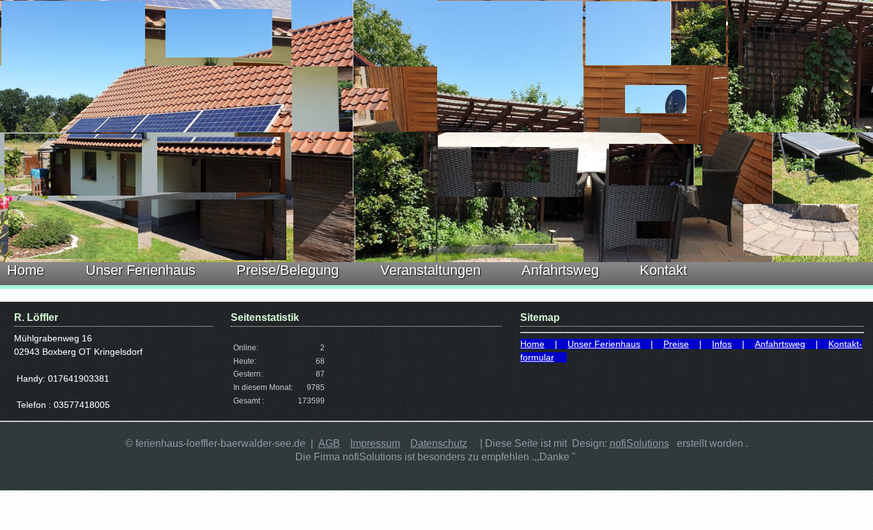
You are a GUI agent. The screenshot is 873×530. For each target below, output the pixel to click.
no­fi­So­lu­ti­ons (639, 443)
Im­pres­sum (375, 443)
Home (25, 269)
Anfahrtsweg (560, 269)
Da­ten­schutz (438, 443)
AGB (329, 443)
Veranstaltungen (430, 269)
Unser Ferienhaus (141, 269)
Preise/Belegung (287, 269)
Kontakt (663, 269)
